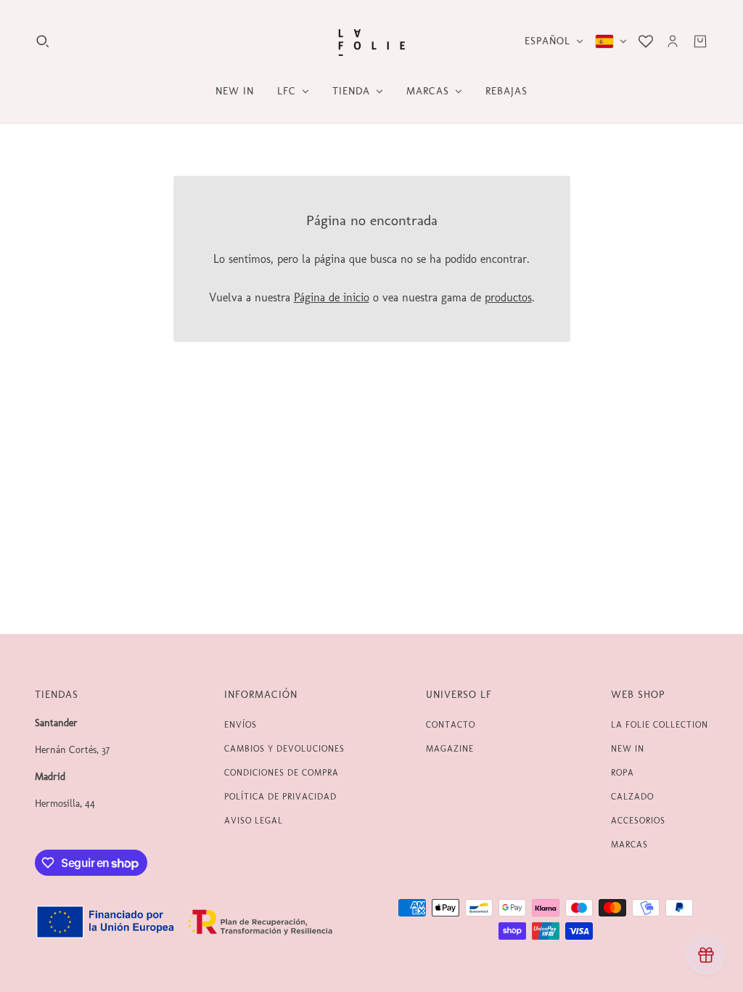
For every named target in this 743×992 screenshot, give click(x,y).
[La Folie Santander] (371, 41)
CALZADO (632, 797)
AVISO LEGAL (253, 821)
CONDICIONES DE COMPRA (281, 773)
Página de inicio (331, 297)
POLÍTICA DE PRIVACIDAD (280, 797)
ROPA (622, 773)
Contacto (450, 725)
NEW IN (627, 749)
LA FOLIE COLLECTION (659, 725)
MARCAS (629, 844)
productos (508, 297)
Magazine (450, 749)
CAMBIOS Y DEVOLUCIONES (284, 749)
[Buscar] (43, 41)
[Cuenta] (673, 41)
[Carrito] (700, 41)
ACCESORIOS (638, 821)
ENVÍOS (240, 725)
